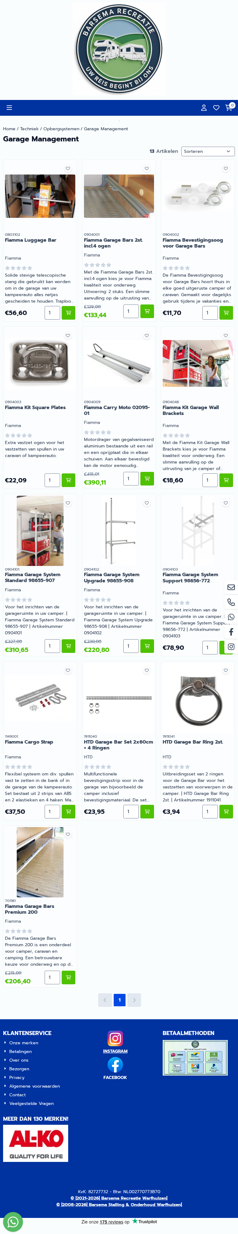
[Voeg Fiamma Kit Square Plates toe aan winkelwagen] (68, 480)
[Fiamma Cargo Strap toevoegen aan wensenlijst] (68, 670)
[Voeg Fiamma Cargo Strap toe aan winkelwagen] (68, 811)
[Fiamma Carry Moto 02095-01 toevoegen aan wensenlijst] (147, 335)
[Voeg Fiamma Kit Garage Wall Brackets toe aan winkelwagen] (226, 480)
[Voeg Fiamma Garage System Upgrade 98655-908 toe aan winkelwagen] (147, 646)
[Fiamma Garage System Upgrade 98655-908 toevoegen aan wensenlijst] (147, 503)
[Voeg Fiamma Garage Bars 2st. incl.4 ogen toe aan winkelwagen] (147, 311)
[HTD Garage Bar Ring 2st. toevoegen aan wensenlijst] (226, 670)
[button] (9, 108)
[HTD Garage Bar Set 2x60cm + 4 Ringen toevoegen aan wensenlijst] (147, 670)
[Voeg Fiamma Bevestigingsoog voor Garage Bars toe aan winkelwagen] (226, 313)
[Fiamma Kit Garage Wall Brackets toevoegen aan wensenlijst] (226, 335)
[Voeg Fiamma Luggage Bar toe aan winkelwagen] (68, 313)
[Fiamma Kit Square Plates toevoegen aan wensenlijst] (68, 335)
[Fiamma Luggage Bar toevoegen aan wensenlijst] (68, 168)
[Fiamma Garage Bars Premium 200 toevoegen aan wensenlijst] (68, 834)
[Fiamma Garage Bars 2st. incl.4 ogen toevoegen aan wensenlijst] (147, 168)
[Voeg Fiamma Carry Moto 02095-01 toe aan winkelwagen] (147, 478)
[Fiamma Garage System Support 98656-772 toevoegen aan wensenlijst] (226, 503)
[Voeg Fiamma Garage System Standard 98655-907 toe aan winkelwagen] (68, 646)
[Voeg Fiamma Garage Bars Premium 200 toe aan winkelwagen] (68, 977)
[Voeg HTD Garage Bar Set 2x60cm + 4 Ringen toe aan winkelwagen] (147, 811)
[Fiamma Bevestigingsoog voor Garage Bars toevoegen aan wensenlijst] (226, 168)
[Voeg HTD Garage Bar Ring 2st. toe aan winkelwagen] (226, 811)
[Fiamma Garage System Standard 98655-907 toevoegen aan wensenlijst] (68, 503)
